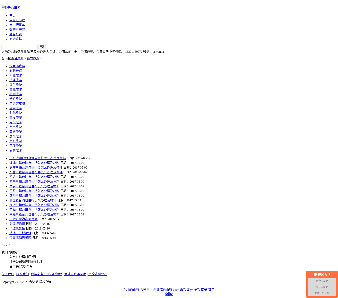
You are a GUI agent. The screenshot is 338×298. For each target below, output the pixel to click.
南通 (204, 289)
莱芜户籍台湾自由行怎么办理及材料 (34, 214)
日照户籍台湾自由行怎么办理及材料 (34, 191)
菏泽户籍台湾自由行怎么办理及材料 (34, 209)
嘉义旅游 (15, 122)
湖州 (190, 289)
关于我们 (8, 274)
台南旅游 (15, 127)
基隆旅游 (15, 80)
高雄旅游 (15, 131)
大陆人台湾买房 (75, 274)
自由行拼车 (17, 25)
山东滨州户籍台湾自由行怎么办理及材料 (37, 158)
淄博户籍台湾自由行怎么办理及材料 (34, 163)
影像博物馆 (17, 223)
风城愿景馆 (17, 228)
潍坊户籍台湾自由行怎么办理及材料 (34, 177)
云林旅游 (15, 150)
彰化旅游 (15, 113)
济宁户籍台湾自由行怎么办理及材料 (34, 181)
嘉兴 (183, 289)
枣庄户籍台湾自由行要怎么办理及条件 (36, 167)
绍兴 (197, 289)
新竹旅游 (33, 58)
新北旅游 (15, 75)
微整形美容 (17, 29)
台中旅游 (15, 108)
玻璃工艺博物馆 (20, 233)
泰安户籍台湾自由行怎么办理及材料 (34, 186)
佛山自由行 (131, 289)
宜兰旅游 (15, 84)
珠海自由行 (164, 289)
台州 (176, 289)
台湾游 (18, 58)
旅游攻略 (15, 39)
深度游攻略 (17, 66)
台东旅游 (15, 141)
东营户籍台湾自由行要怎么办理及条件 (36, 172)
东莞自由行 (148, 289)
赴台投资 (15, 34)
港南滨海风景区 (20, 237)
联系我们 (22, 274)
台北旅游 (15, 89)
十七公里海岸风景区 (23, 219)
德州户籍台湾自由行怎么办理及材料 (34, 195)
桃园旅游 (15, 94)
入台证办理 (17, 20)
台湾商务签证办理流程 (46, 274)
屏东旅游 (15, 136)
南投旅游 (15, 117)
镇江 (211, 289)
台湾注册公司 (97, 274)
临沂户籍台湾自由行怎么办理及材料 (34, 205)
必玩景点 (15, 70)
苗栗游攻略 (17, 103)
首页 (12, 15)
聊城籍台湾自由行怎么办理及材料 (32, 200)
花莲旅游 (15, 145)
